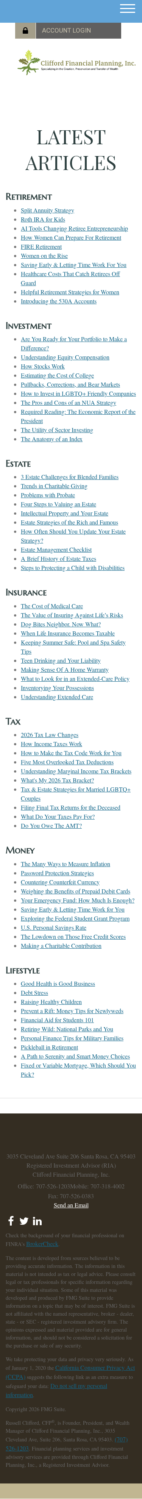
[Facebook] (11, 1218)
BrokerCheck (42, 1244)
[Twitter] (24, 1218)
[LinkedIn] (37, 1218)
